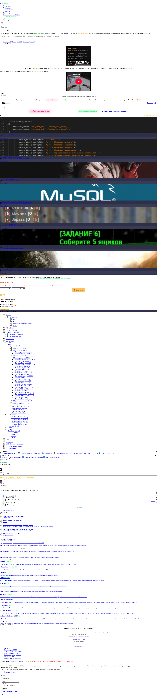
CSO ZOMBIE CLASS (108, 453)
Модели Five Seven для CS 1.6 (24, 395)
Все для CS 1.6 (7, 42)
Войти (4, 688)
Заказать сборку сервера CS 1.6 (23, 623)
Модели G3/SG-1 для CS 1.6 (24, 371)
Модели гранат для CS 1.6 (21, 403)
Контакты (7, 8)
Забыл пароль (14, 691)
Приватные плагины (16, 334)
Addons (21, 225)
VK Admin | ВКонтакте (53, 457)
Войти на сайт (78, 646)
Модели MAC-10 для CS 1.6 (24, 387)
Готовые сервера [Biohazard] (20, 423)
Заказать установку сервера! (34, 457)
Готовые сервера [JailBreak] (19, 418)
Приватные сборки (15, 336)
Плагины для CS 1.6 (17, 42)
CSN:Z (15, 321)
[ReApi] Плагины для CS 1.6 (20, 406)
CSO (14, 319)
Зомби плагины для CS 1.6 (12, 651)
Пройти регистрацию (78, 639)
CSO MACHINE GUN (91, 453)
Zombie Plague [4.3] (14, 225)
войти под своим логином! (115, 111)
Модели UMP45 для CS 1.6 (23, 384)
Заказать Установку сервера (64, 623)
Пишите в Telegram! (17, 288)
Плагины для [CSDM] (18, 411)
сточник (150, 103)
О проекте (7, 6)
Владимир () (24, 661)
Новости (8, 315)
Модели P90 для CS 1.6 (22, 382)
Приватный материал (12, 332)
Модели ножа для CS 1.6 (21, 356)
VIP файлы (9, 328)
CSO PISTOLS (76, 453)
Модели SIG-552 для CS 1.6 (23, 374)
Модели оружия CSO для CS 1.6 (25, 359)
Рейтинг (7, 11)
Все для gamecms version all (14, 446)
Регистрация (6, 691)
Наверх (3, 675)
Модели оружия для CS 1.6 (21, 358)
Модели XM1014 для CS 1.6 (24, 390)
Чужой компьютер (9, 685)
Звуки (10, 344)
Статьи (8, 439)
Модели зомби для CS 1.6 (21, 348)
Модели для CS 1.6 (14, 346)
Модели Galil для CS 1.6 (22, 379)
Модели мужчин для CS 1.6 (23, 353)
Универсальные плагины (17, 135)
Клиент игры (10, 339)
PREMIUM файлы (11, 330)
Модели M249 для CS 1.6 (23, 399)
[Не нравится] (154, 103)
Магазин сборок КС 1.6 (11, 16)
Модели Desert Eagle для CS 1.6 (25, 364)
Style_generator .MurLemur (30, 453)
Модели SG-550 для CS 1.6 (23, 372)
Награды (7, 13)
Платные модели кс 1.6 (13, 448)
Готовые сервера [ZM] (18, 416)
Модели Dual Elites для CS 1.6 (24, 394)
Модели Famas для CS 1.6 (23, 381)
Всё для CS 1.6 (8, 648)
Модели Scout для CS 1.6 (23, 377)
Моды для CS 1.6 (9, 656)
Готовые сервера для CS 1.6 (12, 655)
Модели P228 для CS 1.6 (22, 397)
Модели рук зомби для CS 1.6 (22, 401)
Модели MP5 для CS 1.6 (22, 385)
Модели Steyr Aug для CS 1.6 (24, 376)
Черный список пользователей (22, 323)
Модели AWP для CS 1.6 (22, 366)
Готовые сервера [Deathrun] (19, 419)
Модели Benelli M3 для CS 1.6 (24, 392)
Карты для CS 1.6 (13, 426)
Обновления (13, 317)
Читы (9, 342)
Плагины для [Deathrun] (18, 413)
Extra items (14, 432)
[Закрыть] (2, 23)
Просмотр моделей (62, 453)
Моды (10, 427)
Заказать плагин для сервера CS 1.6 (44, 623)
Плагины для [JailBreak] (29, 42)
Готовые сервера (13, 414)
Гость (8, 20)
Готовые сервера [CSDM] (19, 421)
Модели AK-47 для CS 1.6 (23, 361)
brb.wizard (8, 103)
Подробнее (4, 138)
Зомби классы (15, 434)
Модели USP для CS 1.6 (22, 368)
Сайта (15, 326)
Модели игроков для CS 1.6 (21, 350)
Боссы (13, 437)
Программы (9, 442)
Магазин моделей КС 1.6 (12, 15)
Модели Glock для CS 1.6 (23, 369)
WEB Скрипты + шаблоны (14, 444)
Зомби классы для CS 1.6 (12, 653)
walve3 (153, 501)
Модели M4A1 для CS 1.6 (23, 363)
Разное (10, 429)
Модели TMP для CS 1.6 (22, 389)
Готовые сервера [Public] (19, 424)
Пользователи (8, 10)
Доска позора (49, 453)
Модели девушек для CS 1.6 (23, 352)
